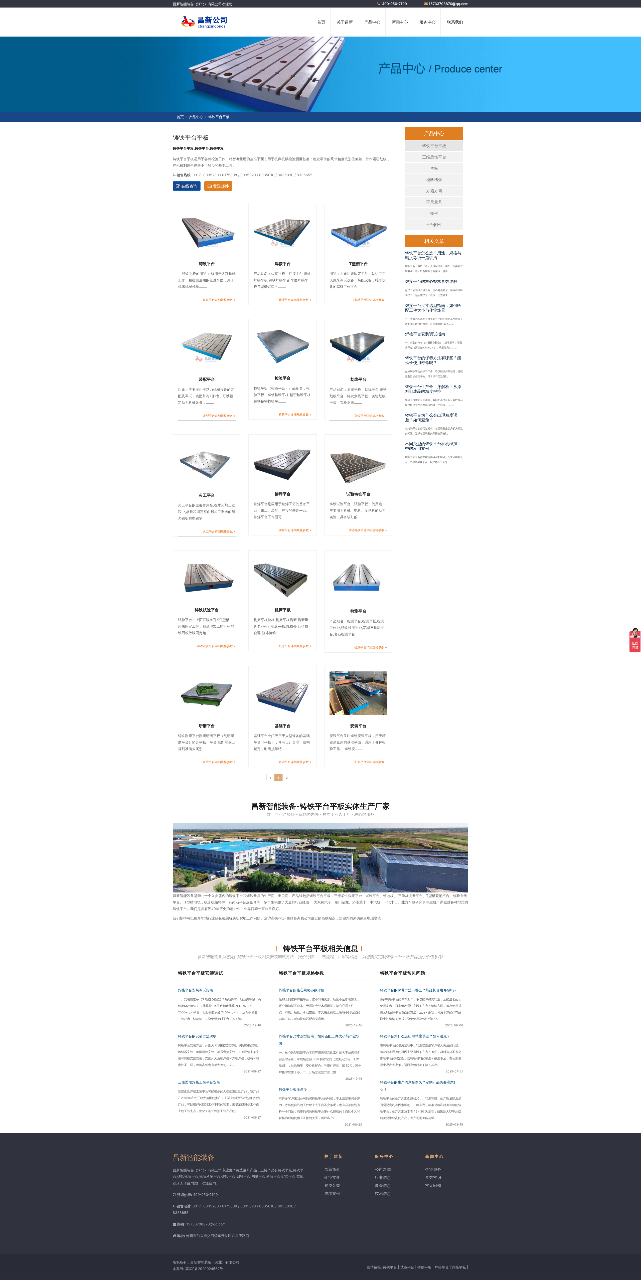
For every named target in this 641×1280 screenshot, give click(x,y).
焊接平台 (283, 264)
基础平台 (283, 726)
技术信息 (383, 1193)
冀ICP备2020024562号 (204, 1268)
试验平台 (407, 1267)
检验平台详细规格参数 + (295, 414)
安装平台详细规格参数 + (370, 762)
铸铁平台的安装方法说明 (197, 1036)
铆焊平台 (283, 494)
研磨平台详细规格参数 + (219, 762)
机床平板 (283, 610)
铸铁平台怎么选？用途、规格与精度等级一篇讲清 (433, 255)
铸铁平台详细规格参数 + (219, 300)
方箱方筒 (434, 190)
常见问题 (433, 1185)
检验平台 (283, 378)
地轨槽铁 (434, 179)
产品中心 (372, 22)
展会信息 (383, 1185)
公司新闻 (383, 1169)
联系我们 (455, 22)
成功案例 (332, 1193)
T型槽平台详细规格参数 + (369, 300)
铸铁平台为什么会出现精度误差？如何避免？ (431, 417)
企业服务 (433, 1169)
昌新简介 (332, 1169)
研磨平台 (207, 726)
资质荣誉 (332, 1185)
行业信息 (383, 1177)
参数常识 (433, 1177)
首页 (321, 22)
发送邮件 (220, 186)
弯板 (434, 168)
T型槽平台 (358, 264)
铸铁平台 (207, 264)
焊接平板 (459, 1267)
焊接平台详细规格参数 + (295, 300)
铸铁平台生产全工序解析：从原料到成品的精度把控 (433, 389)
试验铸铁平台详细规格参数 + (367, 530)
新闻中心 (400, 22)
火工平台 (207, 495)
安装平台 (358, 726)
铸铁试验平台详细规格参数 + (216, 646)
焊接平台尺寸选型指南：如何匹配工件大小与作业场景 (433, 308)
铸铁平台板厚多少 (293, 1089)
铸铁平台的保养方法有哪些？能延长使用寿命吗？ (433, 360)
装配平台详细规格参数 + (219, 416)
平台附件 (434, 224)
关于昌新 (345, 22)
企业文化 (332, 1177)
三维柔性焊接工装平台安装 (199, 1082)
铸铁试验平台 (207, 610)
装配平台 (207, 379)
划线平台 (358, 379)
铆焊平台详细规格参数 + (295, 530)
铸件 (434, 213)
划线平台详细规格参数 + (370, 416)
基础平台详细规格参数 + (295, 762)
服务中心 (427, 22)
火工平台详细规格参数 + (219, 531)
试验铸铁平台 (358, 494)
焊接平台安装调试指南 (425, 333)
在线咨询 (188, 186)
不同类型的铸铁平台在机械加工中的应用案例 (433, 446)
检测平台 (358, 611)
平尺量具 (434, 202)
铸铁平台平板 (434, 145)
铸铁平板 (424, 1267)
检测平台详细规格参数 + (370, 647)
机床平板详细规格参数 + (295, 646)
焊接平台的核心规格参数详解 (431, 281)
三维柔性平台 (434, 156)
